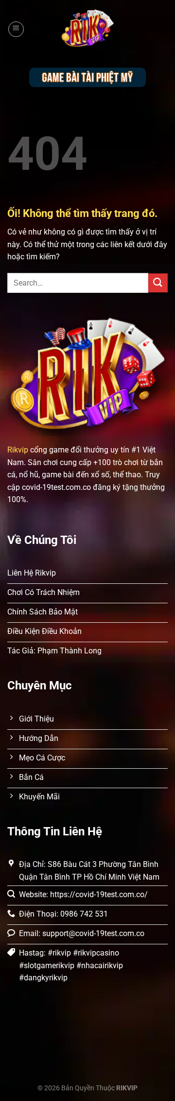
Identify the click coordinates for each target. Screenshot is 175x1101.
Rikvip (17, 449)
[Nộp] (158, 282)
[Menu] (16, 29)
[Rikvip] (87, 29)
